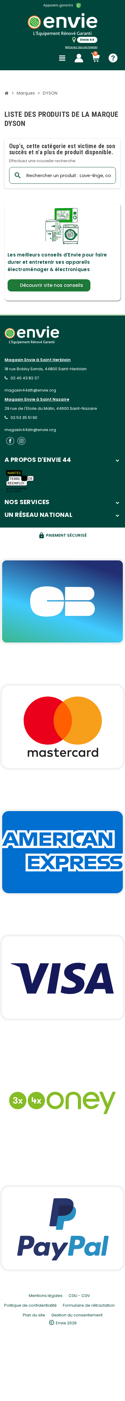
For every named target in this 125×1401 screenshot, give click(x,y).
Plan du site (34, 1315)
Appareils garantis (58, 5)
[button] (49, 285)
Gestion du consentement (77, 1315)
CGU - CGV (79, 1295)
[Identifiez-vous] (79, 58)
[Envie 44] (62, 24)
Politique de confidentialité (30, 1305)
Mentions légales (45, 1295)
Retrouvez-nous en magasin (81, 47)
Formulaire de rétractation (89, 1305)
